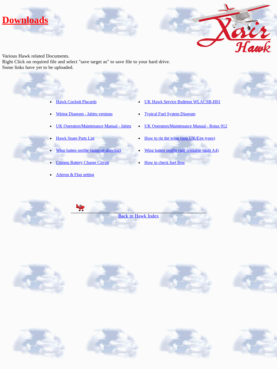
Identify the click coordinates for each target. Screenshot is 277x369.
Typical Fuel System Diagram (169, 114)
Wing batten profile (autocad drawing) (88, 150)
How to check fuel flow (164, 162)
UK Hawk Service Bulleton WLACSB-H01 (182, 101)
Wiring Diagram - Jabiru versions (84, 114)
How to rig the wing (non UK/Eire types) (179, 138)
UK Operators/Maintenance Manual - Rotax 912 (185, 126)
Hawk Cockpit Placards (76, 101)
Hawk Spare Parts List (75, 138)
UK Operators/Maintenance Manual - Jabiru (93, 126)
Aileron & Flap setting (75, 174)
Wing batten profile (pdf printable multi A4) (181, 150)
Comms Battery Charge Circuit (82, 162)
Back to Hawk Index (138, 216)
